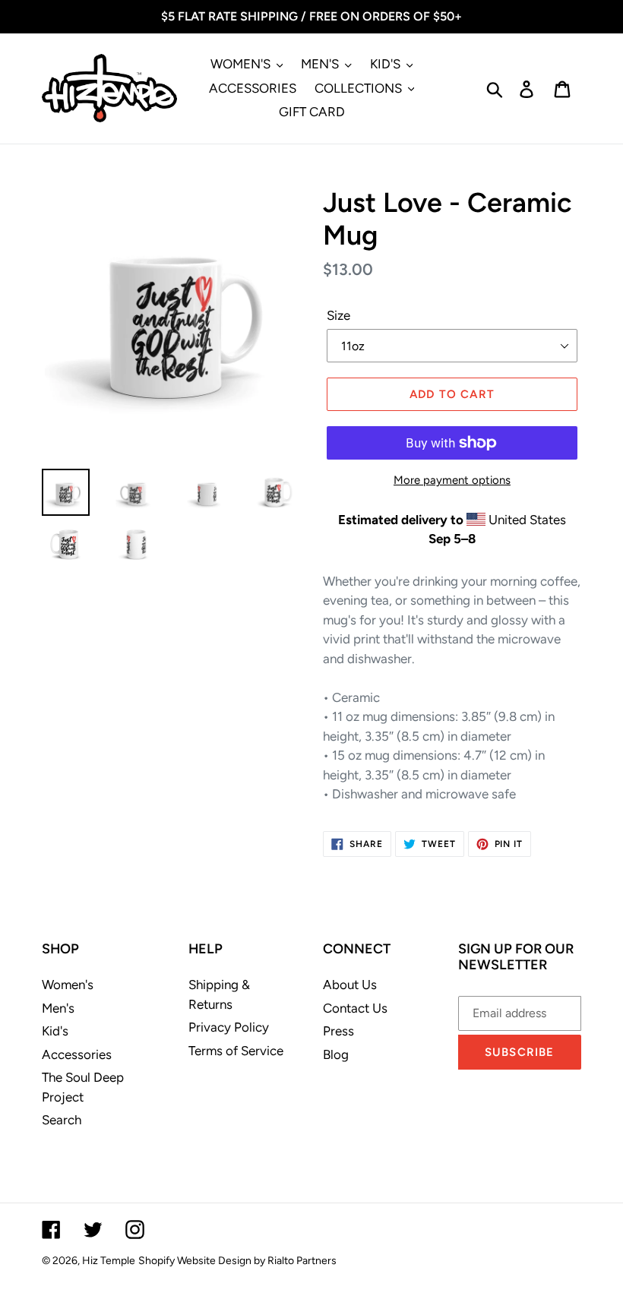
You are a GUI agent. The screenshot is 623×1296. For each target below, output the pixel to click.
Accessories (77, 1054)
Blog (336, 1054)
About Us (350, 984)
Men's (58, 1008)
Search (61, 1119)
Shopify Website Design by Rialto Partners (237, 1260)
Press (338, 1030)
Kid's (55, 1030)
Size (338, 315)
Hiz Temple (108, 1260)
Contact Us (355, 1008)
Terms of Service (235, 1050)
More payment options (452, 480)
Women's (67, 984)
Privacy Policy (228, 1027)
